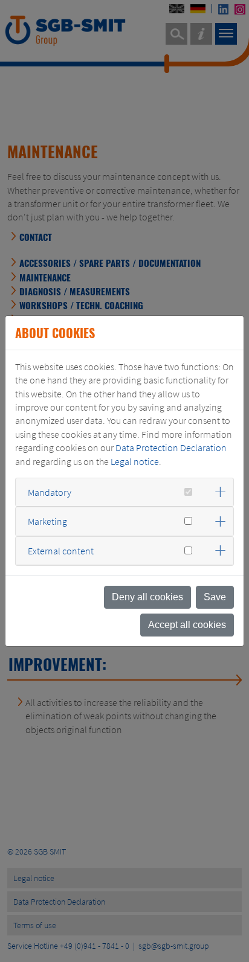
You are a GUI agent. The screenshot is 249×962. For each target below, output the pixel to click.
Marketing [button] (47, 521)
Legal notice (135, 461)
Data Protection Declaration (171, 447)
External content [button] (61, 551)
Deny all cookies (147, 597)
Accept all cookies (187, 625)
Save (215, 597)
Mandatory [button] (49, 492)
